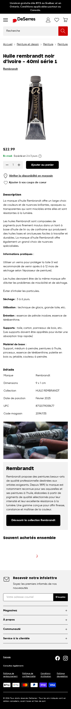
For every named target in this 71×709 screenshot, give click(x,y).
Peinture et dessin (28, 44)
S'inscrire (60, 597)
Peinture (48, 44)
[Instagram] (65, 658)
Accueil (7, 44)
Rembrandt (10, 69)
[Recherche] (63, 31)
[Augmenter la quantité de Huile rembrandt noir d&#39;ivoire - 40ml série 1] (19, 165)
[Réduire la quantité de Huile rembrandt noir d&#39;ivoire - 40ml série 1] (7, 165)
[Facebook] (57, 658)
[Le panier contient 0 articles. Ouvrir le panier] (65, 20)
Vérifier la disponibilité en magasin (31, 175)
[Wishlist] (56, 20)
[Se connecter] (48, 20)
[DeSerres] (24, 20)
